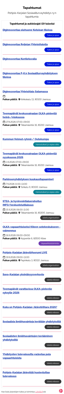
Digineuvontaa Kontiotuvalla (20, 58)
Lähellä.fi (39, 392)
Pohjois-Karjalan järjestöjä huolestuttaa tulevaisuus (26, 374)
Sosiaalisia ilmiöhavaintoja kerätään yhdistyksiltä (32, 321)
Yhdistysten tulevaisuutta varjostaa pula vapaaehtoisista (27, 356)
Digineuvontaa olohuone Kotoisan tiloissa (27, 29)
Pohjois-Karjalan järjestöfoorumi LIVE (25, 252)
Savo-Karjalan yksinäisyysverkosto (23, 274)
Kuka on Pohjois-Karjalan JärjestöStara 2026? (30, 307)
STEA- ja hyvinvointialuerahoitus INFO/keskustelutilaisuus (22, 203)
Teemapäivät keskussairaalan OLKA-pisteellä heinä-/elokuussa (30, 115)
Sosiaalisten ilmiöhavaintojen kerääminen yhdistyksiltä (28, 338)
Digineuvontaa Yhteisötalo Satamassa (25, 91)
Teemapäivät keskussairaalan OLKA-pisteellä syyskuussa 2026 (30, 155)
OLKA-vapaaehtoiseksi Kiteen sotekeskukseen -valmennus (31, 228)
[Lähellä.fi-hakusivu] (61, 391)
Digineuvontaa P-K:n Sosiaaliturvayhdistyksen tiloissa (30, 75)
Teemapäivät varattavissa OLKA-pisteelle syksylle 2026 (27, 290)
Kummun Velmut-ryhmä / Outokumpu (26, 139)
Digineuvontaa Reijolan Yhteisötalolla (25, 44)
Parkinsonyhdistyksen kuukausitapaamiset (28, 179)
